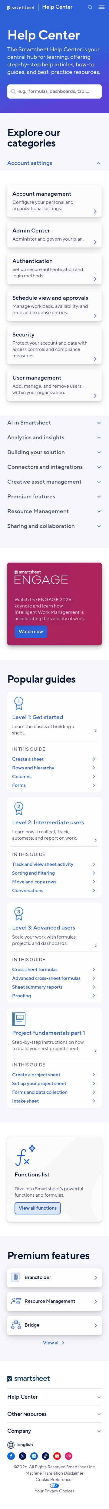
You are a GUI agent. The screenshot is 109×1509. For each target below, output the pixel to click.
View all (51, 1343)
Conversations (27, 891)
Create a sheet (28, 759)
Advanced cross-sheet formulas (46, 978)
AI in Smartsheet (29, 422)
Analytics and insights (35, 437)
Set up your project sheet (39, 1084)
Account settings (29, 163)
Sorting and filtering (33, 873)
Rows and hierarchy (33, 768)
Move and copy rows (34, 882)
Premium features (31, 496)
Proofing (21, 996)
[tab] (54, 286)
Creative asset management (44, 481)
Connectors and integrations (45, 467)
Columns (21, 777)
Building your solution (36, 452)
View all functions (38, 1208)
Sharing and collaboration (41, 526)
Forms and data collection (40, 1092)
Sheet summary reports (37, 987)
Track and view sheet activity (42, 864)
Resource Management (38, 511)
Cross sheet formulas (35, 970)
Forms (19, 785)
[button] (90, 7)
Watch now (31, 632)
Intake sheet (25, 1101)
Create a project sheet (36, 1075)
